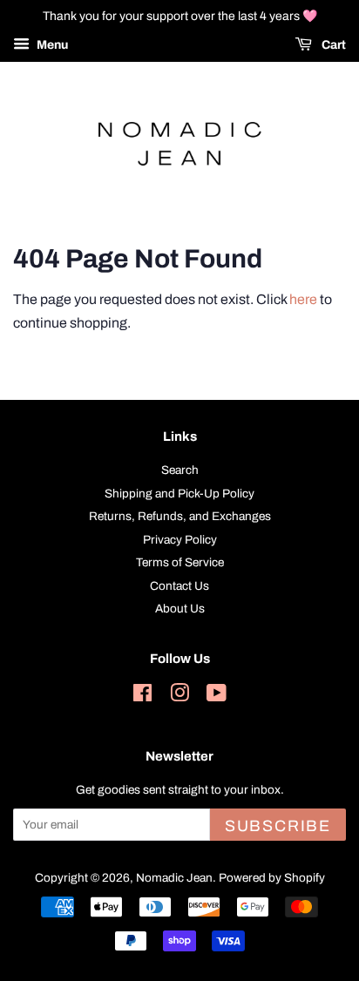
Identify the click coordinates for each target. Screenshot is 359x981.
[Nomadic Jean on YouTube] (217, 696)
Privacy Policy (180, 539)
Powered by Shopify (272, 877)
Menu (51, 44)
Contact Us (179, 585)
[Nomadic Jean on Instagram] (179, 696)
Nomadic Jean (174, 877)
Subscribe (278, 826)
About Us (180, 608)
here (303, 299)
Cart (332, 44)
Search (180, 470)
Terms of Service (180, 562)
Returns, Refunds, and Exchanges (180, 516)
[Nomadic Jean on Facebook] (142, 696)
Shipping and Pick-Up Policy (179, 493)
